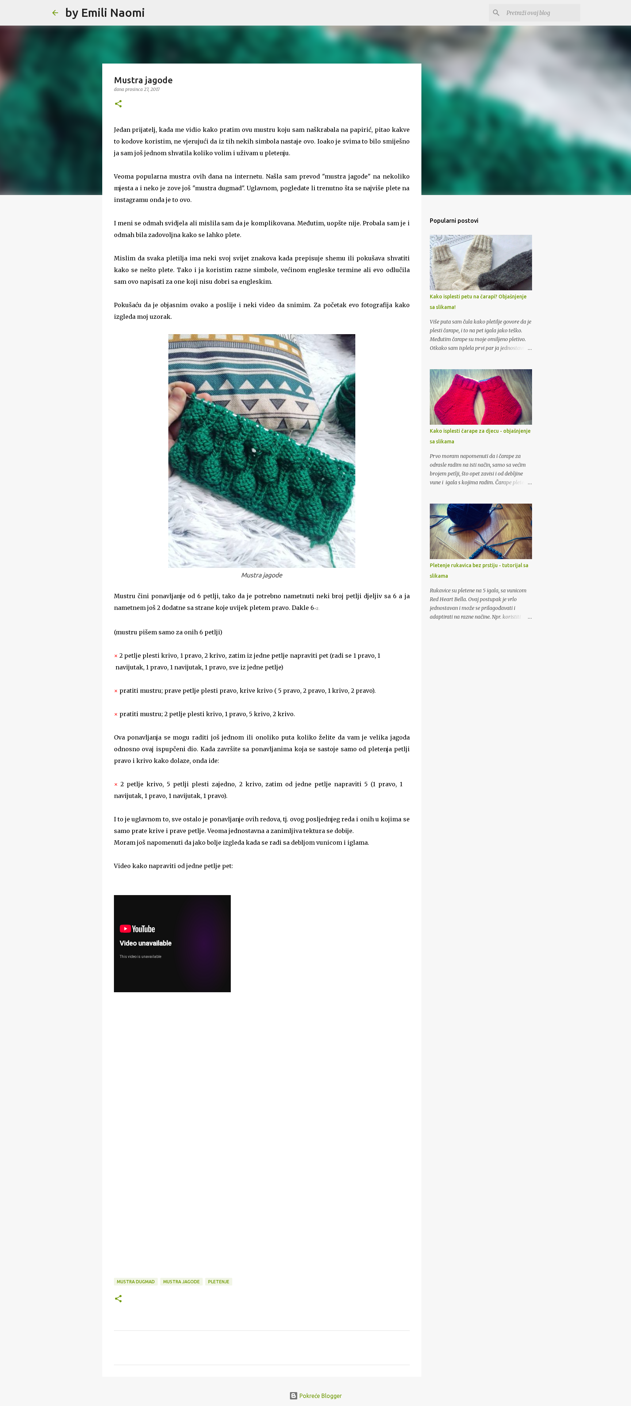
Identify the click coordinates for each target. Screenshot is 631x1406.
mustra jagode (181, 1281)
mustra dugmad (136, 1281)
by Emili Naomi (105, 12)
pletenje (218, 1281)
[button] (118, 104)
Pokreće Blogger (320, 1395)
